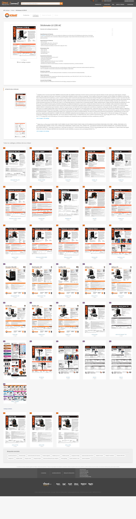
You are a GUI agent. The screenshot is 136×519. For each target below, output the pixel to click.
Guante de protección (12, 455)
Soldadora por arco (56, 455)
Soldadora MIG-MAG (121, 455)
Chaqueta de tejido (37, 458)
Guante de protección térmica (88, 455)
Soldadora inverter (99, 455)
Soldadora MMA (19, 458)
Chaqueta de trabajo (75, 455)
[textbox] (40, 3)
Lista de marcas (83, 469)
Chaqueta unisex (28, 458)
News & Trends (120, 4)
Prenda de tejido (22, 455)
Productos (98, 4)
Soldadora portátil (65, 455)
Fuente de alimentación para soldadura (51, 458)
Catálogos (107, 4)
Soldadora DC (11, 458)
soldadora (43, 35)
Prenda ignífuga (64, 458)
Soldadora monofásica (109, 455)
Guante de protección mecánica (34, 455)
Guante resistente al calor (74, 458)
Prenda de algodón (46, 455)
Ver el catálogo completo (24, 62)
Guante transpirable (86, 458)
